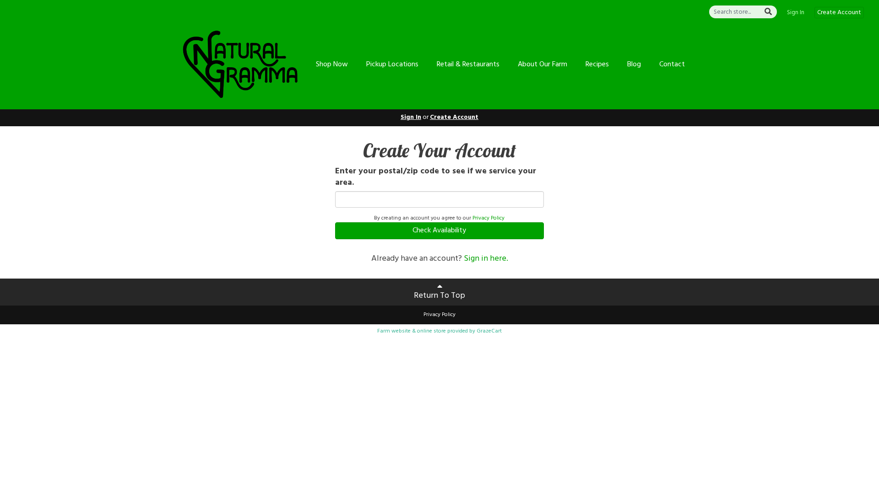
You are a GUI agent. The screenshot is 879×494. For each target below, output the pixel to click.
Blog (634, 64)
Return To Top (439, 295)
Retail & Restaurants (468, 64)
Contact (672, 64)
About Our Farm (542, 64)
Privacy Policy (488, 218)
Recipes (597, 64)
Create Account (839, 12)
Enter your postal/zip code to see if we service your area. (435, 177)
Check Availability (439, 230)
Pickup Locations (392, 64)
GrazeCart (489, 331)
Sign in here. (486, 258)
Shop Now (332, 64)
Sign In (795, 12)
